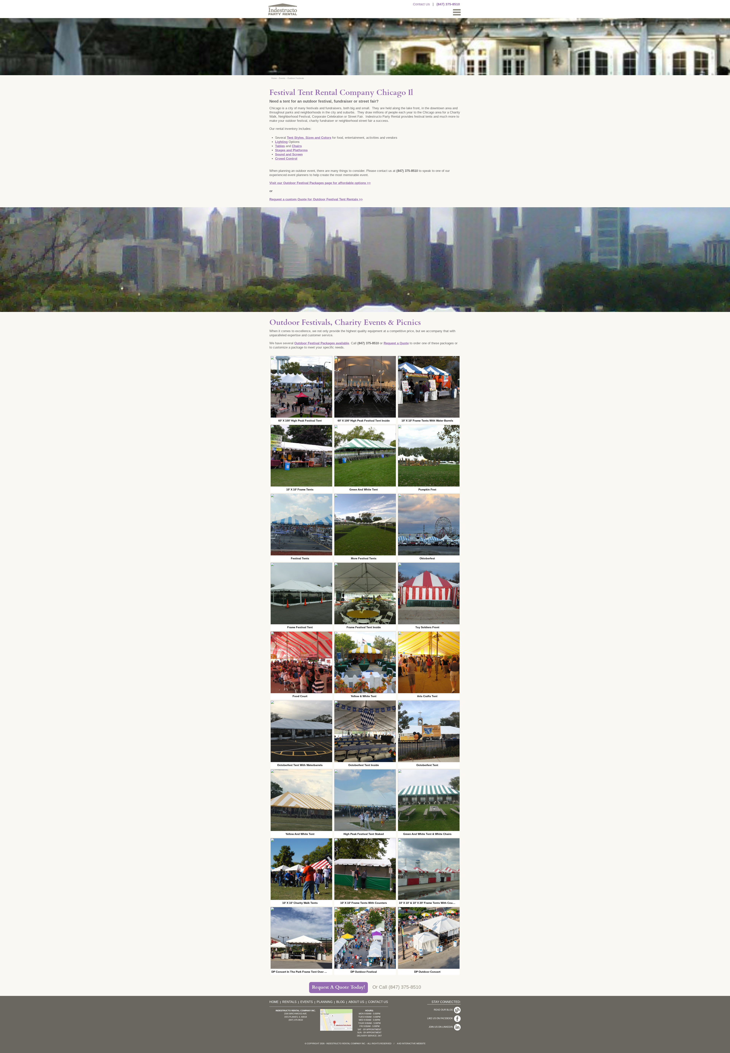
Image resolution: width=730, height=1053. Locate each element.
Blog (340, 1002)
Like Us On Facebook (440, 1018)
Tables (280, 146)
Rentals (289, 1002)
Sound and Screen (289, 154)
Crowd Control (286, 158)
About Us (356, 1002)
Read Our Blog (444, 1009)
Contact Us (421, 4)
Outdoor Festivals (295, 78)
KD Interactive (407, 1043)
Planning (324, 1002)
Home (274, 78)
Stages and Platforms (291, 150)
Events (282, 78)
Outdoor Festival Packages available (321, 343)
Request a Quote (396, 343)
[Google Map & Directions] (336, 1029)
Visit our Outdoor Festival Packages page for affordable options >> (320, 183)
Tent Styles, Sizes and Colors (309, 137)
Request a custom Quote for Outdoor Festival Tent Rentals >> (316, 199)
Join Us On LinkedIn (441, 1027)
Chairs (297, 146)
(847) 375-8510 (448, 4)
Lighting (281, 142)
